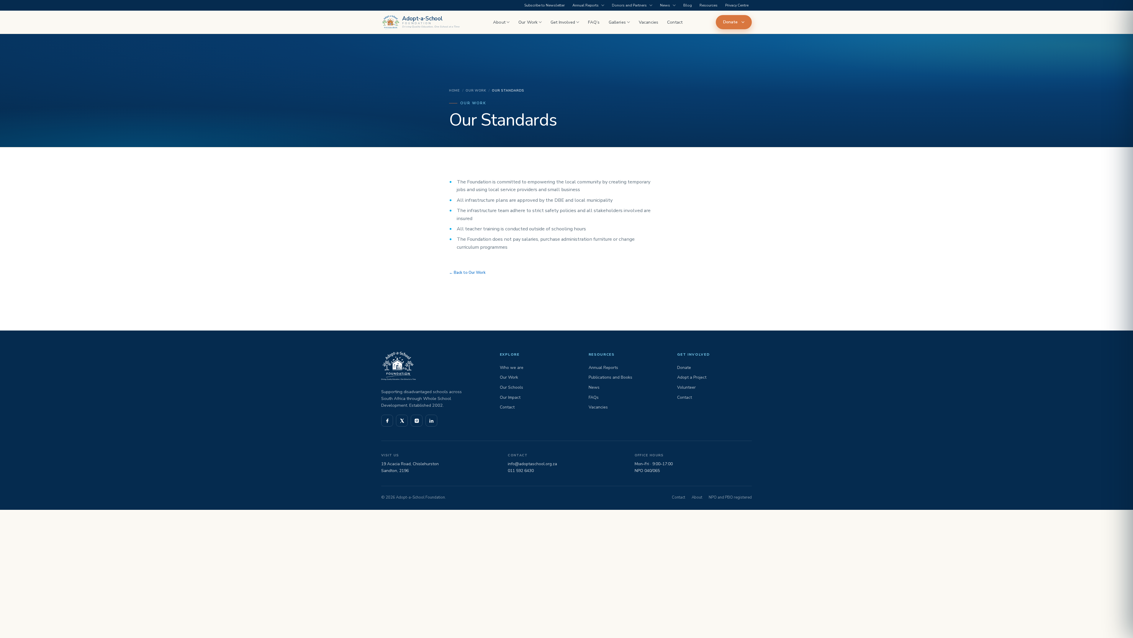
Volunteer (686, 387)
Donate (730, 22)
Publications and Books (610, 377)
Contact (674, 22)
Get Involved (563, 22)
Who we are (511, 367)
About (499, 22)
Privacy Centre (737, 5)
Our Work (528, 22)
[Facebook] (387, 421)
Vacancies (648, 22)
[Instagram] (417, 421)
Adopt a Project (691, 377)
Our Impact (510, 397)
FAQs (594, 397)
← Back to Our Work (467, 272)
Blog (687, 5)
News (665, 5)
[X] (402, 421)
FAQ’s (594, 22)
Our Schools (511, 387)
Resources (709, 5)
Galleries (617, 22)
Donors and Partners (629, 5)
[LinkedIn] (431, 421)
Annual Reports (585, 5)
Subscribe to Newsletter (544, 5)
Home (454, 90)
